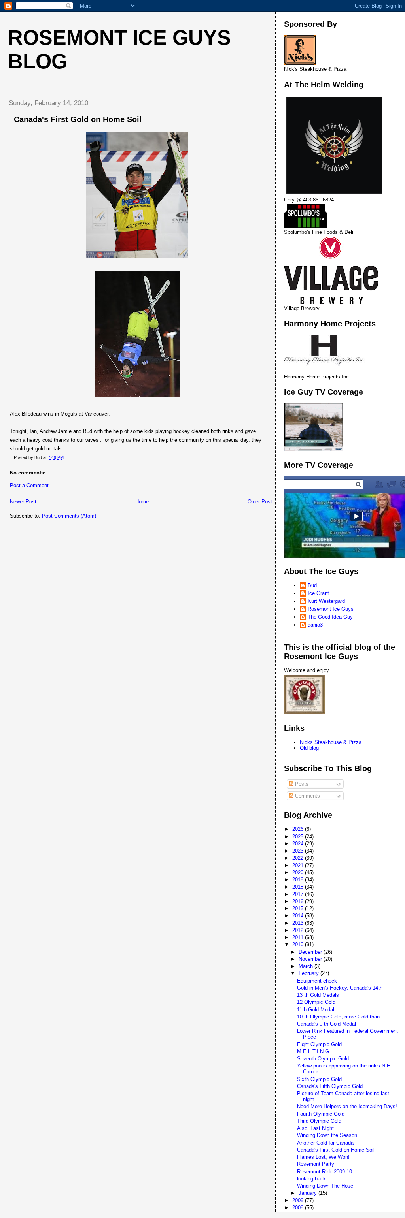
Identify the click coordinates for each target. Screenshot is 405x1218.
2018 (298, 887)
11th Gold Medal (315, 1010)
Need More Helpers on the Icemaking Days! (347, 1106)
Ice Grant (318, 593)
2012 (298, 930)
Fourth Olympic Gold (320, 1114)
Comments (306, 796)
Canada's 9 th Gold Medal (326, 1024)
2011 (298, 937)
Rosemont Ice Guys (331, 609)
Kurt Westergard (326, 601)
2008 (298, 1207)
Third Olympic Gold (319, 1121)
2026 (298, 829)
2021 (298, 865)
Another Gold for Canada (325, 1143)
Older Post (260, 502)
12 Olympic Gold (316, 1002)
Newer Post (23, 502)
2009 (298, 1200)
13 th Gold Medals (318, 995)
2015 (298, 908)
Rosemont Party (315, 1164)
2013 (298, 923)
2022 (298, 858)
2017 (298, 894)
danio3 (315, 625)
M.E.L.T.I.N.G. (314, 1051)
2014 (298, 916)
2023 (298, 851)
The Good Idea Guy (330, 617)
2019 (298, 880)
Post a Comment (29, 485)
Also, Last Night (315, 1128)
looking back (311, 1179)
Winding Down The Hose (325, 1186)
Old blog (309, 748)
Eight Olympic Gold (319, 1044)
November (311, 959)
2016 (298, 901)
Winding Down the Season (327, 1135)
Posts (300, 784)
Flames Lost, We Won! (323, 1157)
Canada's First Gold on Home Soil (336, 1150)
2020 (298, 872)
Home (142, 502)
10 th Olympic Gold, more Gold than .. (340, 1017)
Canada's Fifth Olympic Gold (330, 1086)
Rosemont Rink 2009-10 (324, 1172)
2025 (298, 837)
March (306, 966)
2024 (298, 844)
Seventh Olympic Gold (323, 1059)
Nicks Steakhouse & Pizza (330, 742)
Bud (312, 585)
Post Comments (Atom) (69, 516)
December (311, 952)
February (309, 973)
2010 (298, 944)
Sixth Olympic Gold (319, 1079)
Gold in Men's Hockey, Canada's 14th (339, 988)
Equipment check (317, 981)
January (308, 1193)
